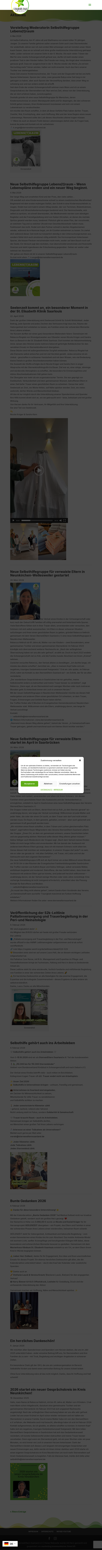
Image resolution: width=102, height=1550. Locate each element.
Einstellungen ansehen (69, 784)
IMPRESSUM (58, 790)
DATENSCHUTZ (46, 790)
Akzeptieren (29, 784)
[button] (80, 760)
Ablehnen (48, 784)
